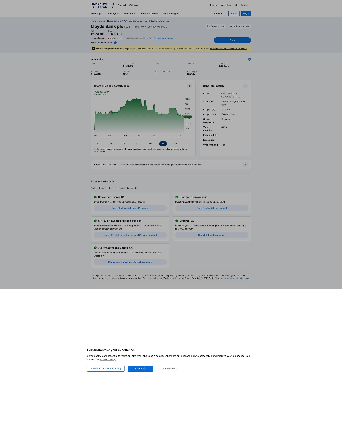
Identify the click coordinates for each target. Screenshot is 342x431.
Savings (112, 13)
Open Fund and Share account (212, 208)
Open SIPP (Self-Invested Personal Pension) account (130, 235)
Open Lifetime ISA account (211, 235)
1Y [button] (163, 143)
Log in (246, 13)
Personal (122, 5)
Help (236, 5)
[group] (143, 143)
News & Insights (170, 13)
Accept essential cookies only (105, 368)
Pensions (128, 13)
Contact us (246, 5)
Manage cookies (168, 368)
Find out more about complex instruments (228, 48)
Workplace (134, 5)
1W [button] (110, 143)
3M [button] (136, 143)
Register (214, 5)
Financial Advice (149, 13)
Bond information (213, 86)
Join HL (234, 13)
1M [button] (124, 143)
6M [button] (150, 143)
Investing (96, 13)
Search (218, 13)
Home (93, 21)
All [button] (188, 143)
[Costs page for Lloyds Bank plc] (171, 164)
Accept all (140, 368)
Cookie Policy (108, 359)
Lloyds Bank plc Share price (157, 21)
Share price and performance (111, 86)
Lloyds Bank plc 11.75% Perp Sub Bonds (124, 21)
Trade (232, 40)
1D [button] (98, 143)
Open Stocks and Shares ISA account (130, 208)
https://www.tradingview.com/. (236, 278)
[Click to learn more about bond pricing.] (115, 42)
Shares (102, 21)
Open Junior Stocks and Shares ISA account (130, 262)
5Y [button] (175, 143)
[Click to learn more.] (249, 59)
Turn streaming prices (163, 38)
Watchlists (226, 5)
